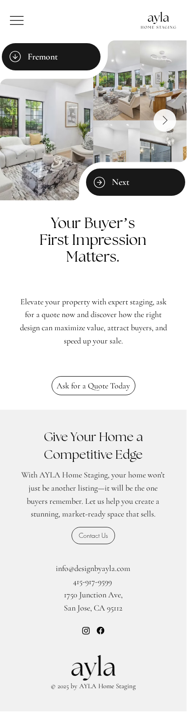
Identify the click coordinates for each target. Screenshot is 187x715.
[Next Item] (164, 120)
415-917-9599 (92, 581)
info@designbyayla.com (93, 568)
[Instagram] (86, 631)
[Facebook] (100, 631)
